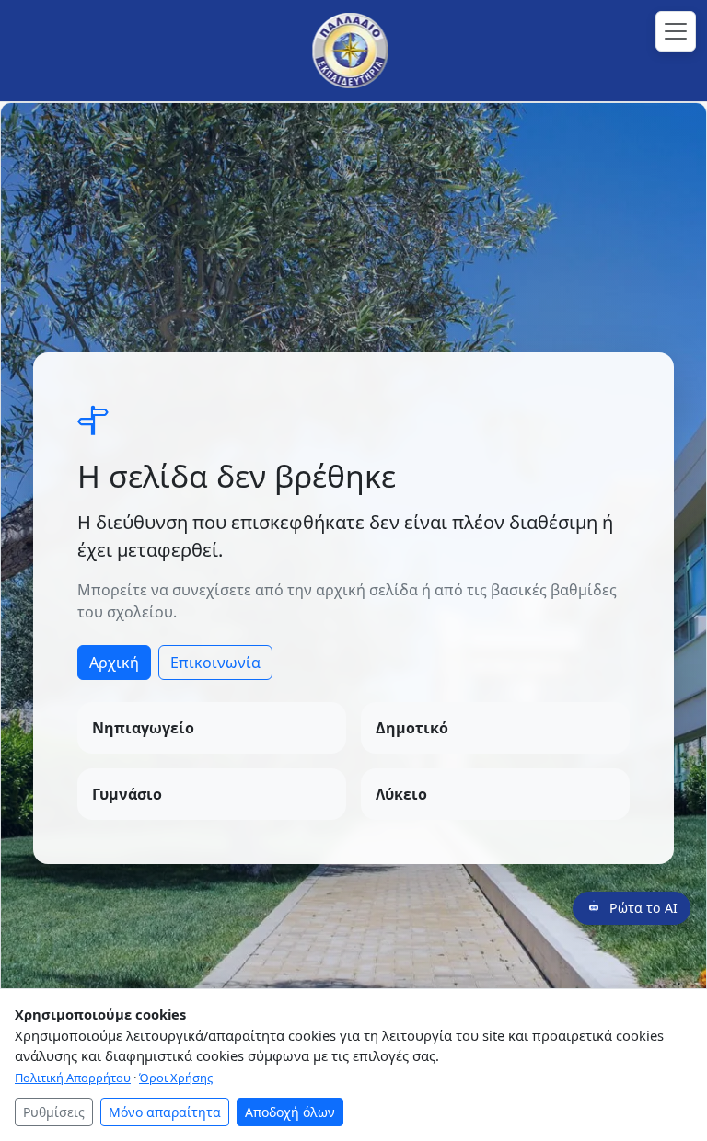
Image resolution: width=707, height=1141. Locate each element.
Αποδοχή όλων (290, 1112)
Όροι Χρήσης (176, 1077)
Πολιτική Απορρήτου (73, 1077)
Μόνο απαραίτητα (165, 1112)
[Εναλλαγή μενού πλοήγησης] (675, 31)
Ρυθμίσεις (54, 1112)
